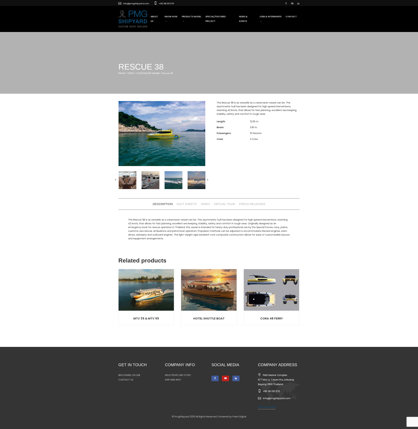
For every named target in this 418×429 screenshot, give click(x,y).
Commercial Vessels (148, 73)
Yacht (130, 73)
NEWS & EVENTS (243, 19)
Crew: (220, 139)
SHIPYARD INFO (173, 379)
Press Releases (252, 204)
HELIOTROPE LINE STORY (178, 375)
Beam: (220, 127)
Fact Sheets (187, 204)
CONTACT (291, 16)
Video (205, 204)
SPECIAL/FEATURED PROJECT (215, 19)
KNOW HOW (171, 16)
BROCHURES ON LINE (129, 375)
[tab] (162, 204)
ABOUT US (154, 19)
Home (121, 73)
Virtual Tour (224, 204)
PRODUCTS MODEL (191, 16)
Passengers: (224, 133)
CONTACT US (125, 379)
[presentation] (115, 179)
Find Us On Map (266, 407)
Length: (221, 121)
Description (163, 204)
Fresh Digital (239, 416)
